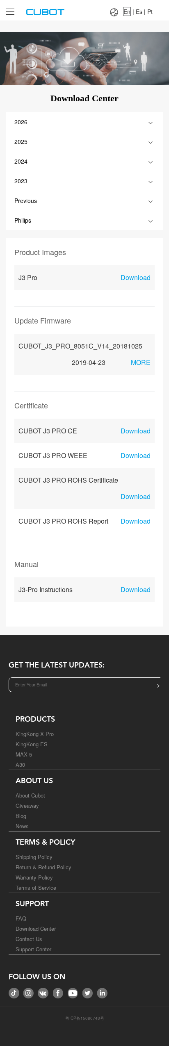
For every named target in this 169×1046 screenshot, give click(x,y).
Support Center (33, 949)
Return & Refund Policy (43, 867)
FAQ (21, 918)
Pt (150, 11)
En (126, 11)
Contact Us (29, 939)
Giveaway (27, 805)
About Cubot (30, 795)
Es (139, 11)
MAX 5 (24, 754)
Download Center (36, 928)
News (22, 826)
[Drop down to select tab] (8, 8)
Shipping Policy (34, 857)
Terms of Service (36, 887)
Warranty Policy (34, 877)
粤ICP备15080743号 (84, 1018)
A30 (20, 764)
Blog (21, 816)
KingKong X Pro (35, 734)
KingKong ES (32, 744)
